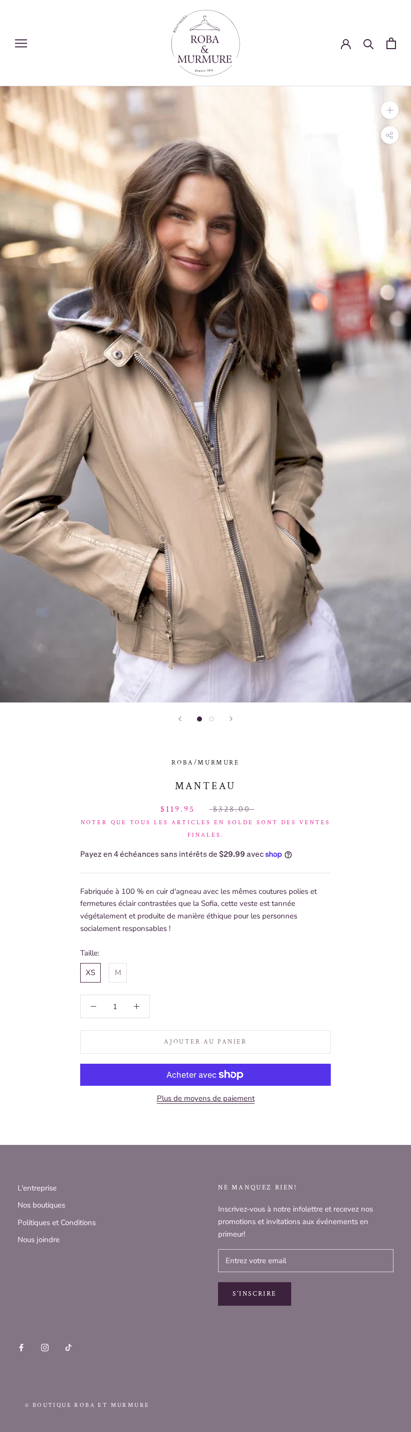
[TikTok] (68, 1347)
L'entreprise (37, 1188)
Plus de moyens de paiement (206, 1098)
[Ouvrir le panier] (391, 43)
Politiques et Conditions (57, 1223)
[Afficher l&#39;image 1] (199, 719)
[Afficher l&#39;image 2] (211, 719)
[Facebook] (21, 1347)
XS (90, 973)
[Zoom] (389, 110)
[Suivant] (231, 719)
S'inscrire (255, 1294)
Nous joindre (39, 1240)
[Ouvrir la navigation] (21, 43)
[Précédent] (179, 719)
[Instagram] (45, 1347)
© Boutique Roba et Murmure (87, 1405)
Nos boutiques (41, 1205)
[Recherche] (368, 43)
